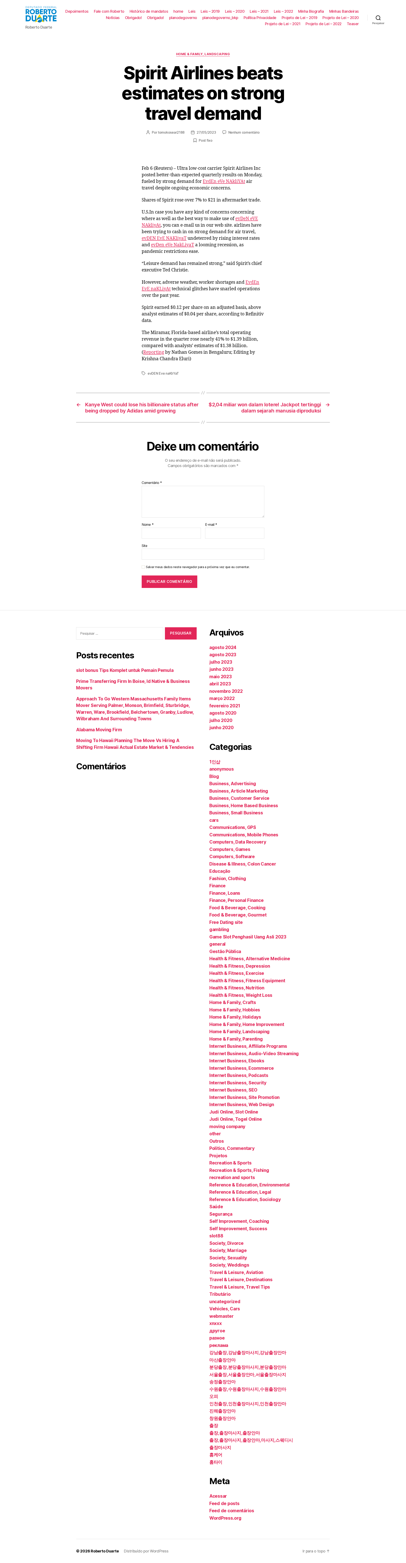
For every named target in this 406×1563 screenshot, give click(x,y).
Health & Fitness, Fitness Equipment (247, 980)
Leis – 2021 (259, 11)
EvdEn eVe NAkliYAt (224, 181)
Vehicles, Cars (224, 1308)
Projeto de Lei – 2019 (299, 17)
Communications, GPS (232, 827)
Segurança (220, 1214)
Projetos (218, 1155)
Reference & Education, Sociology (245, 1199)
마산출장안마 (222, 1360)
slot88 (216, 1235)
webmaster (221, 1316)
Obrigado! (133, 17)
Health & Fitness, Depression (239, 966)
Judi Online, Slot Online (233, 1112)
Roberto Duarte (105, 1551)
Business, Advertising (232, 783)
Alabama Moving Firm (99, 729)
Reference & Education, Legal (240, 1192)
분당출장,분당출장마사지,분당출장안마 (247, 1367)
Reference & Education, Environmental (249, 1185)
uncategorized (224, 1301)
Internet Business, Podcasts (238, 1075)
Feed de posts (224, 1503)
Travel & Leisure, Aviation (236, 1272)
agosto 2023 (222, 654)
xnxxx (215, 1323)
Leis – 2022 (283, 11)
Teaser (353, 24)
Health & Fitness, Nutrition (236, 987)
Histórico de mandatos (149, 11)
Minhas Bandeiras (344, 11)
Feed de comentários (231, 1510)
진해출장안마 (222, 1411)
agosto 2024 (222, 647)
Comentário (152, 483)
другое (217, 1330)
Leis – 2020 (235, 11)
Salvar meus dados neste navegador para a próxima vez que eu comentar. (198, 567)
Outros (216, 1141)
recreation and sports (232, 1177)
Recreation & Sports (230, 1163)
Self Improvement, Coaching (239, 1221)
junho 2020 (221, 727)
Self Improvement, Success (238, 1228)
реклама (218, 1345)
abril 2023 (220, 683)
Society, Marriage (228, 1250)
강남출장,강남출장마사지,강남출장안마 (247, 1352)
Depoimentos (77, 11)
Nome (148, 525)
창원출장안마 (222, 1418)
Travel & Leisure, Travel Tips (239, 1287)
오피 (213, 1396)
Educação (219, 871)
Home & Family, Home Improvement (246, 1024)
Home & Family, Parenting (236, 1039)
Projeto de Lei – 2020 (340, 17)
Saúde (216, 1206)
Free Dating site (226, 922)
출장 (213, 1425)
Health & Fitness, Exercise (236, 973)
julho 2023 (220, 662)
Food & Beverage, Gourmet (238, 915)
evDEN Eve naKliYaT (163, 373)
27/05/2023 (206, 132)
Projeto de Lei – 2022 (324, 24)
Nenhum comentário (244, 132)
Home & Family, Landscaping (203, 54)
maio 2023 (220, 676)
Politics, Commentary (232, 1148)
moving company (227, 1126)
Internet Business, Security (237, 1082)
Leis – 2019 (210, 11)
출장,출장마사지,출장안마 (234, 1433)
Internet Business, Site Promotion (244, 1097)
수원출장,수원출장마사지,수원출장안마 (247, 1389)
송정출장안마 (222, 1381)
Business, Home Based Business (243, 805)
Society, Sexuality (228, 1257)
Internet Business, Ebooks (236, 1060)
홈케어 (215, 1454)
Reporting (153, 352)
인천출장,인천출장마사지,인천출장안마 (247, 1403)
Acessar (218, 1496)
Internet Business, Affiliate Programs (248, 1046)
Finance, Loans (224, 893)
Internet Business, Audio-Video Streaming (254, 1053)
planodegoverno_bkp (220, 17)
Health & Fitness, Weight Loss (240, 995)
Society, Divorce (226, 1243)
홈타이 (215, 1462)
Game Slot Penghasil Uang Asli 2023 (247, 937)
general (217, 944)
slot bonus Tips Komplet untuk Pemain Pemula (124, 670)
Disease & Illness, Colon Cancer (242, 864)
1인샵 (214, 761)
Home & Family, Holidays (235, 1017)
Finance (217, 885)
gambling (219, 929)
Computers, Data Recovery (237, 842)
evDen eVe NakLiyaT (172, 245)
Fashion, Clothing (227, 878)
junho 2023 (221, 669)
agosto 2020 (222, 713)
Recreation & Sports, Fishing (239, 1170)
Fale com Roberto (109, 11)
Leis (191, 11)
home (178, 11)
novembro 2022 (226, 691)
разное (217, 1338)
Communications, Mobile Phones (243, 834)
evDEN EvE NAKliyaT (164, 238)
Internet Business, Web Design (241, 1104)
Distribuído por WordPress (146, 1551)
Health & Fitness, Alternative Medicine (249, 958)
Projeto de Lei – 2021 (282, 24)
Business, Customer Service (239, 798)
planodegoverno (183, 17)
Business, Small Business (236, 812)
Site (144, 546)
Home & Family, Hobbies (234, 1009)
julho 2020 (220, 720)
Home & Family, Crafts (232, 1002)
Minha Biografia (311, 11)
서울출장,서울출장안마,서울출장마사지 (247, 1374)
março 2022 (222, 698)
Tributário (219, 1294)
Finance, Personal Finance (236, 900)
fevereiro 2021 (224, 705)
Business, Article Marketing (238, 791)
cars (214, 820)
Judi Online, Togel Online (235, 1119)
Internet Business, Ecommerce (241, 1068)
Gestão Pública (225, 951)
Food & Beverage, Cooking (237, 907)
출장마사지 (220, 1447)
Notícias (113, 17)
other (215, 1133)
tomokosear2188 (171, 132)
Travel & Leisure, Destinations (241, 1279)
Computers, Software (232, 856)
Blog (214, 776)
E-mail (211, 525)
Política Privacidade (260, 17)
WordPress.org (225, 1518)
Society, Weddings (229, 1265)
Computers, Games (229, 849)
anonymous (221, 769)
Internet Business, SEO (233, 1090)
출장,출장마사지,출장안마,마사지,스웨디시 (251, 1440)
